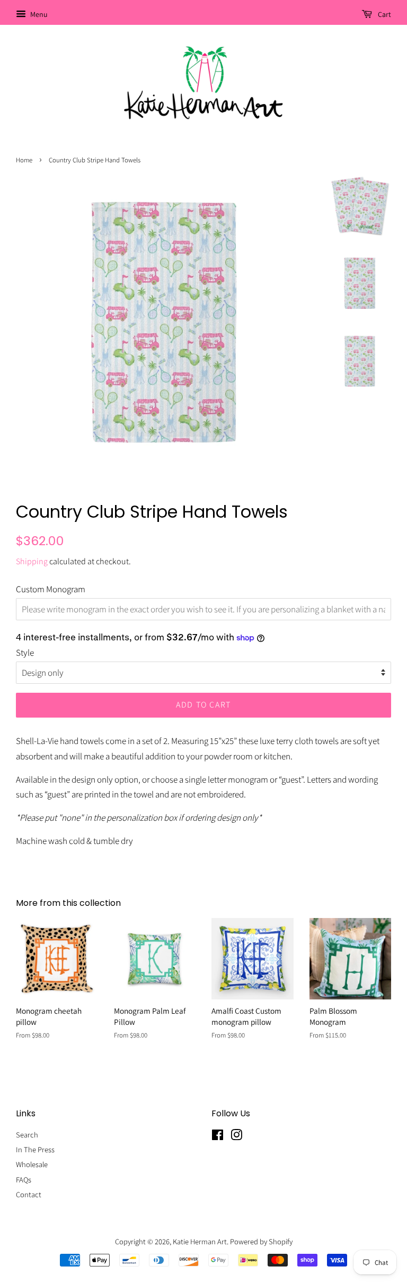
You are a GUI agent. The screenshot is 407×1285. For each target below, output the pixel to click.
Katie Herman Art (200, 1241)
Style (25, 652)
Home (24, 159)
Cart (383, 14)
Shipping (32, 561)
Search (27, 1135)
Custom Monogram (50, 589)
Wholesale (32, 1164)
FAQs (23, 1179)
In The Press (35, 1149)
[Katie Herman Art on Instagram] (236, 1137)
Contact (28, 1194)
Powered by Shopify (261, 1241)
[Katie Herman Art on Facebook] (217, 1137)
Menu (38, 14)
